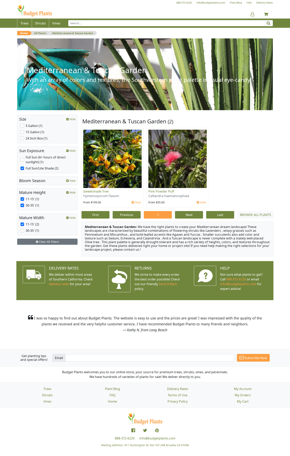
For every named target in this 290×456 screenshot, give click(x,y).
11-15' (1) (32, 199)
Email (59, 358)
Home (24, 33)
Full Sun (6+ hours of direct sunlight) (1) (46, 159)
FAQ (112, 395)
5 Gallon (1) (34, 126)
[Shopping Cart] (266, 14)
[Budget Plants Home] (34, 11)
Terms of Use (177, 395)
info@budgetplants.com (157, 438)
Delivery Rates (177, 389)
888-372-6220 (236, 279)
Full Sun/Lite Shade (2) (42, 168)
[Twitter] (145, 430)
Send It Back (168, 284)
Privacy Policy (177, 401)
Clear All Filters (48, 242)
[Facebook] (133, 430)
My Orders (243, 395)
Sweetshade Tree (96, 191)
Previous (126, 215)
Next (189, 215)
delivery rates (59, 284)
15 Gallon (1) (35, 132)
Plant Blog (112, 389)
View (137, 202)
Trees (47, 389)
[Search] (268, 23)
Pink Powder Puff (161, 191)
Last (220, 215)
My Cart (243, 401)
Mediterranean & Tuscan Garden (72, 33)
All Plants (40, 33)
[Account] (252, 14)
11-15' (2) (32, 224)
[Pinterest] (157, 430)
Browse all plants (255, 215)
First (95, 215)
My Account (243, 389)
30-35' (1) (32, 205)
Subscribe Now (255, 358)
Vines (47, 401)
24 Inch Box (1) (36, 138)
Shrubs (47, 395)
